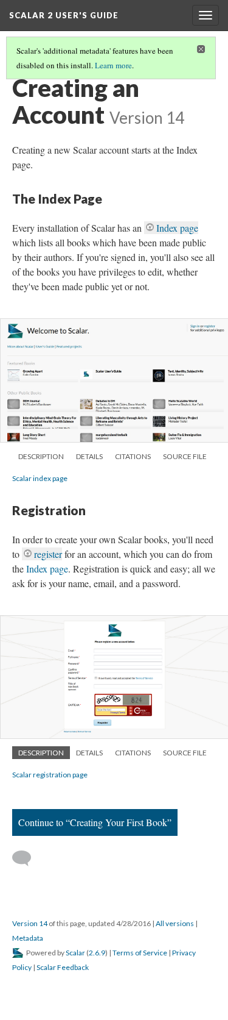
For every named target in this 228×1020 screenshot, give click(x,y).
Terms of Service (139, 952)
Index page (177, 227)
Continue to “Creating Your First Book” (94, 822)
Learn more (113, 65)
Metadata (27, 938)
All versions (175, 923)
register (48, 553)
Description (41, 456)
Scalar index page (39, 478)
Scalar (75, 952)
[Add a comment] (27, 858)
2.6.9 (97, 952)
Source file (185, 456)
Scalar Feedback (62, 967)
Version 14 (29, 923)
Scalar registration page (50, 774)
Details (89, 456)
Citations (133, 456)
